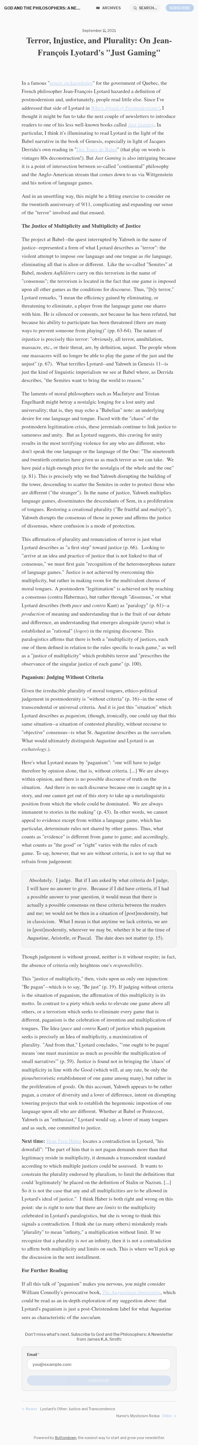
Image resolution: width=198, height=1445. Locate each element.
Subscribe (179, 8)
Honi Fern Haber (63, 1140)
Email (33, 1354)
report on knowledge (71, 82)
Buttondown (65, 1437)
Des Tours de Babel (97, 149)
